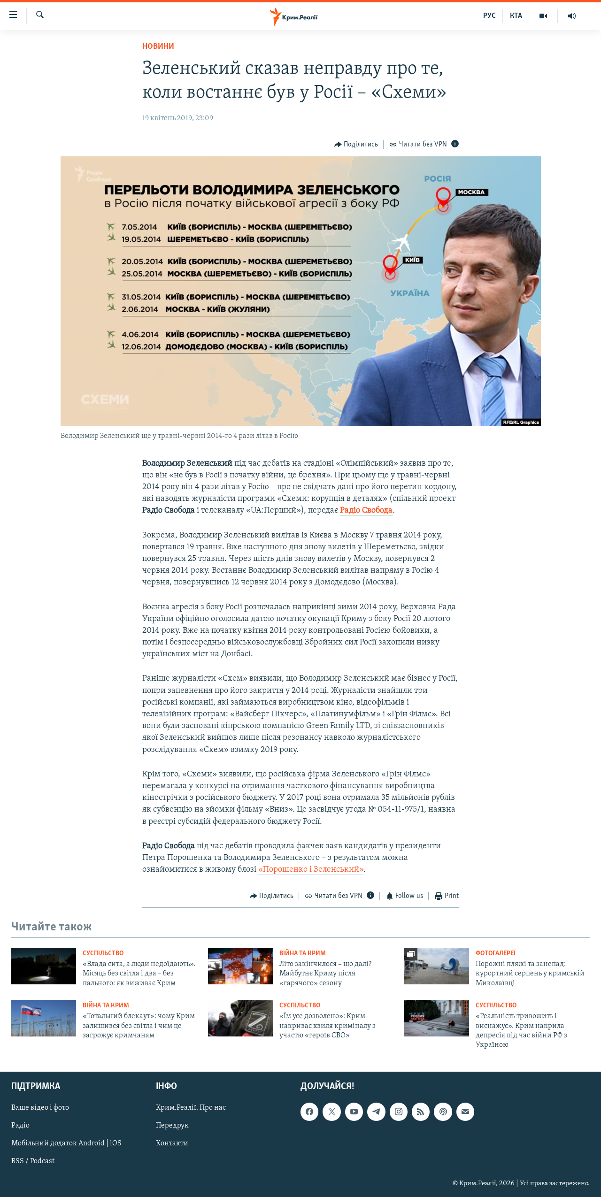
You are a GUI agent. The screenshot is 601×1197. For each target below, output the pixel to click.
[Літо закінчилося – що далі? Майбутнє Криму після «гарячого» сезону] (240, 966)
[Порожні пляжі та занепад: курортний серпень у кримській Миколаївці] (436, 966)
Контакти (172, 1143)
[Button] (356, 144)
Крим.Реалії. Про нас (191, 1108)
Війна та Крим (302, 953)
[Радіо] (572, 16)
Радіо (20, 1125)
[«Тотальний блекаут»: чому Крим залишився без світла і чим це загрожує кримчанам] (43, 1018)
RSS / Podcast (32, 1161)
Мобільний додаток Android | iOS (66, 1143)
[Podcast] (443, 1111)
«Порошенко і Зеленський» (310, 870)
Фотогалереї (496, 953)
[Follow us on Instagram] (399, 1111)
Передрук (172, 1125)
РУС (489, 16)
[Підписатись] (465, 1111)
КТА (516, 16)
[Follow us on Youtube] (354, 1111)
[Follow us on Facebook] (309, 1111)
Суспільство (103, 953)
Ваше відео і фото (40, 1108)
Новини (158, 47)
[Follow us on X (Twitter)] (331, 1111)
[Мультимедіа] (543, 16)
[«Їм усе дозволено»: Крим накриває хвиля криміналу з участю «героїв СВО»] (240, 1018)
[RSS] (421, 1111)
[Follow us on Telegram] (376, 1111)
